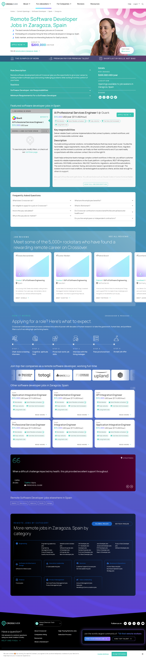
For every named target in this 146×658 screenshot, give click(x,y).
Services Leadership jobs (83, 569)
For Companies (63, 4)
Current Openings (23, 11)
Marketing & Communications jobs (86, 587)
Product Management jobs (54, 585)
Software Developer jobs (122, 548)
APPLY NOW (17, 44)
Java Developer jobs (102, 544)
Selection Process (64, 634)
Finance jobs (19, 583)
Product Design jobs (47, 552)
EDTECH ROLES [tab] (122, 524)
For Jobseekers (42, 4)
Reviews (80, 4)
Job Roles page (31, 152)
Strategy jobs (110, 571)
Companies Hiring (40, 634)
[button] (50, 70)
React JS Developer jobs (103, 552)
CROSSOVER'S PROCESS (117, 316)
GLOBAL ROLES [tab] (102, 524)
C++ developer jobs (83, 546)
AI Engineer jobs (64, 552)
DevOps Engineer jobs (84, 550)
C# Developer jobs (83, 544)
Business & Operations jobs (114, 569)
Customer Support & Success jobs (86, 566)
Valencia (33, 503)
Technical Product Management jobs (56, 583)
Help (129, 4)
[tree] (42, 208)
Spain (50, 11)
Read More (14, 84)
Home (12, 11)
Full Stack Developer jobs (85, 554)
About (26, 4)
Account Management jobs (84, 583)
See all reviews (119, 236)
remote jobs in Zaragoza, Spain (26, 51)
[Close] (142, 654)
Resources (95, 4)
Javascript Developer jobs (104, 546)
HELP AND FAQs (10, 640)
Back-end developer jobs (67, 554)
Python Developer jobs (103, 550)
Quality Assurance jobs (48, 554)
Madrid (14, 503)
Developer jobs (82, 548)
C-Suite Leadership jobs (53, 566)
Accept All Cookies (119, 654)
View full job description (95, 184)
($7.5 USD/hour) (79, 116)
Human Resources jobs (113, 566)
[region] (73, 654)
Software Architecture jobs (23, 569)
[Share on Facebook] (104, 97)
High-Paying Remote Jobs (67, 631)
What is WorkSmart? (41, 642)
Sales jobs (79, 585)
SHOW (44, 131)
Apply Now (123, 115)
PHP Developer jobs (102, 548)
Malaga (49, 503)
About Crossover (40, 631)
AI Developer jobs (65, 550)
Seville (41, 503)
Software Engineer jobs (66, 548)
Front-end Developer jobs (85, 552)
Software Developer (39, 11)
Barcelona (23, 503)
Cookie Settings (103, 654)
